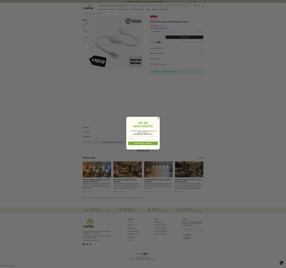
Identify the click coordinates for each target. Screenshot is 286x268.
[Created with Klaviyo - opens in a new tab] (143, 150)
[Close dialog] (158, 118)
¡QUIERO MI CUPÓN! (143, 143)
